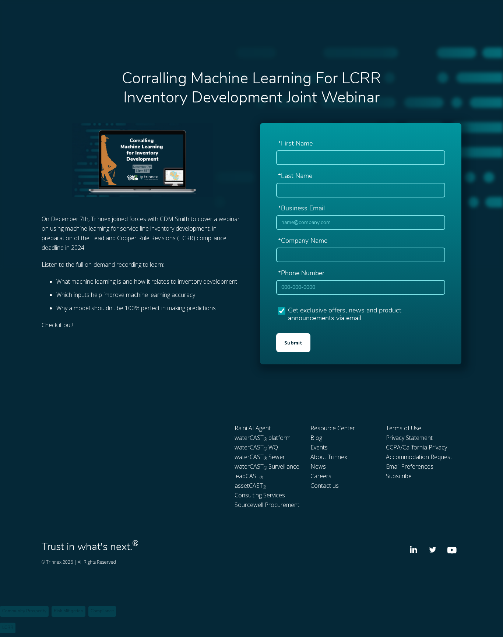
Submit (293, 342)
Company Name (302, 241)
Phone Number (301, 273)
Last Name (295, 176)
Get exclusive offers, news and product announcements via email (344, 315)
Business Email (301, 209)
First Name (295, 144)
